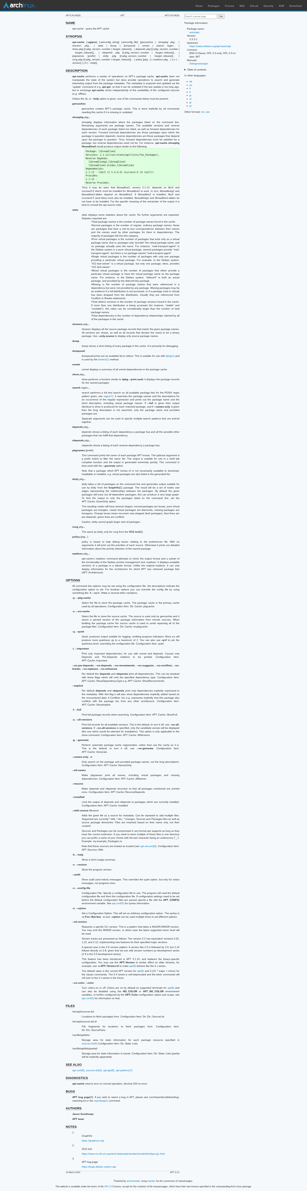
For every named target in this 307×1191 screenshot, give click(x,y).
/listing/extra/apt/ (198, 63)
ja (190, 95)
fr (190, 88)
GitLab (254, 5)
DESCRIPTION (77, 70)
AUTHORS (74, 1108)
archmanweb (133, 1181)
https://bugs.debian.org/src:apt (99, 1166)
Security (268, 5)
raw (208, 111)
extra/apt (194, 32)
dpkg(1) (170, 355)
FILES (70, 1006)
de (190, 81)
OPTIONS (73, 580)
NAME (70, 23)
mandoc (151, 1181)
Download (295, 5)
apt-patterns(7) (124, 1070)
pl (190, 102)
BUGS (70, 1091)
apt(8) (132, 966)
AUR (281, 5)
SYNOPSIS (74, 36)
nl (190, 98)
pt (190, 105)
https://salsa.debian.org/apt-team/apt (210, 46)
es (190, 85)
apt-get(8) (108, 1070)
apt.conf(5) (118, 903)
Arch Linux (19, 5)
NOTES (71, 1127)
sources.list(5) (90, 1043)
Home (199, 5)
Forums (229, 5)
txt (202, 111)
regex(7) (108, 396)
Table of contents (196, 69)
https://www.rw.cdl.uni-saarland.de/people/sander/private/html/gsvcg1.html (123, 1153)
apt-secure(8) (148, 846)
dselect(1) (103, 359)
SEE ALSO (74, 1064)
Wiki (242, 5)
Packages (214, 5)
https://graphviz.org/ (93, 1140)
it (190, 92)
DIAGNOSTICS (77, 1078)
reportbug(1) (101, 1100)
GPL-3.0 (108, 1186)
